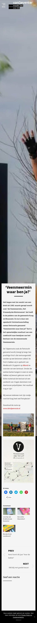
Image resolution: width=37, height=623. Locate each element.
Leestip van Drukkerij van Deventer (7, 519)
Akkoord (18, 620)
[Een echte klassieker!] (23, 511)
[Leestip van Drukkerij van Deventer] (9, 511)
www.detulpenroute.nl (11, 408)
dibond (25, 365)
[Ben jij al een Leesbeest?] (9, 528)
